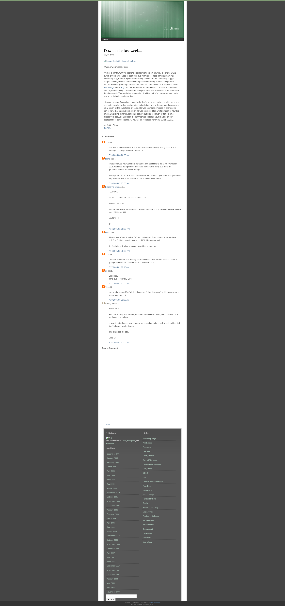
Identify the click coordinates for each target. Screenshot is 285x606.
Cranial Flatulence (150, 460)
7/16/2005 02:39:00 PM (119, 229)
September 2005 (113, 493)
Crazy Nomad (148, 456)
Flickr (124, 441)
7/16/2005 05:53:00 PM (119, 251)
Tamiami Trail (148, 520)
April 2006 (111, 523)
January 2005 (112, 458)
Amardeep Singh (149, 439)
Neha (107, 159)
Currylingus (171, 28)
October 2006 (112, 540)
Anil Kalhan (147, 443)
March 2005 (111, 467)
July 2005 (110, 484)
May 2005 (111, 475)
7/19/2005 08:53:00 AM (119, 300)
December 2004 (113, 454)
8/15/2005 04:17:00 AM (119, 343)
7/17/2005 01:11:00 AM (119, 267)
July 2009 (110, 587)
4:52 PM (107, 128)
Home (105, 39)
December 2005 (113, 506)
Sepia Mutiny (148, 512)
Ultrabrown (147, 533)
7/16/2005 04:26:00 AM (119, 155)
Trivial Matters (148, 525)
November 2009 (113, 592)
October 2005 (112, 497)
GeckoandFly (155, 602)
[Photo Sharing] (109, 438)
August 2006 (112, 531)
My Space (131, 441)
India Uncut (147, 490)
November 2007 (113, 570)
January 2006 (112, 510)
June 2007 (111, 562)
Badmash (147, 447)
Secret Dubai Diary (150, 508)
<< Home (106, 424)
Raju (123, 87)
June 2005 (111, 480)
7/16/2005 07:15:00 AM (119, 183)
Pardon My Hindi (149, 499)
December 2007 (113, 575)
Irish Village (109, 87)
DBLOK (146, 473)
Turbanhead (148, 529)
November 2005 (113, 501)
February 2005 (113, 462)
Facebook (110, 443)
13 (106, 142)
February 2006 (113, 514)
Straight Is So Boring (151, 516)
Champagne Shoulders (152, 464)
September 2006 (113, 536)
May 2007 (111, 557)
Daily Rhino (147, 469)
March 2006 (111, 518)
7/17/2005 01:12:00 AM (119, 284)
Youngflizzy (147, 542)
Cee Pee (146, 451)
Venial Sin (147, 538)
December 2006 (113, 549)
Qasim (145, 503)
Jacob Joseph (148, 495)
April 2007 (111, 553)
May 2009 (111, 583)
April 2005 (111, 471)
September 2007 (113, 566)
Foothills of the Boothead (153, 482)
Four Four (147, 486)
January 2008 (112, 579)
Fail (144, 477)
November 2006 (113, 544)
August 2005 (112, 488)
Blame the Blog (112, 187)
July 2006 (110, 527)
